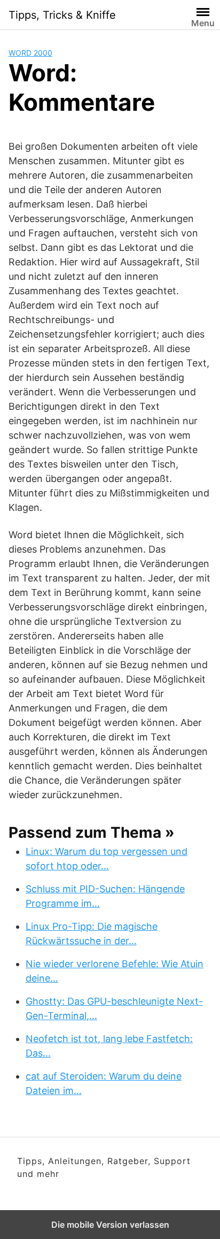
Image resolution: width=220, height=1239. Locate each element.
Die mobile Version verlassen (110, 1224)
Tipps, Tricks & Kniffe (62, 15)
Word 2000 (30, 52)
